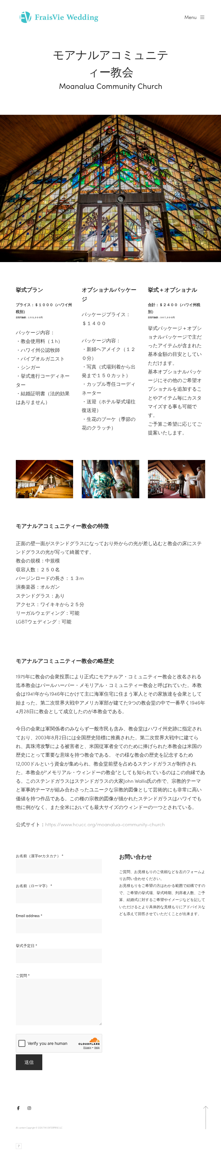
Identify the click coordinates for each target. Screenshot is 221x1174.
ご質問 (23, 975)
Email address (29, 915)
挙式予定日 (26, 945)
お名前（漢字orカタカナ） (39, 855)
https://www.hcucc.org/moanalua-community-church (105, 824)
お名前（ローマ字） (34, 885)
